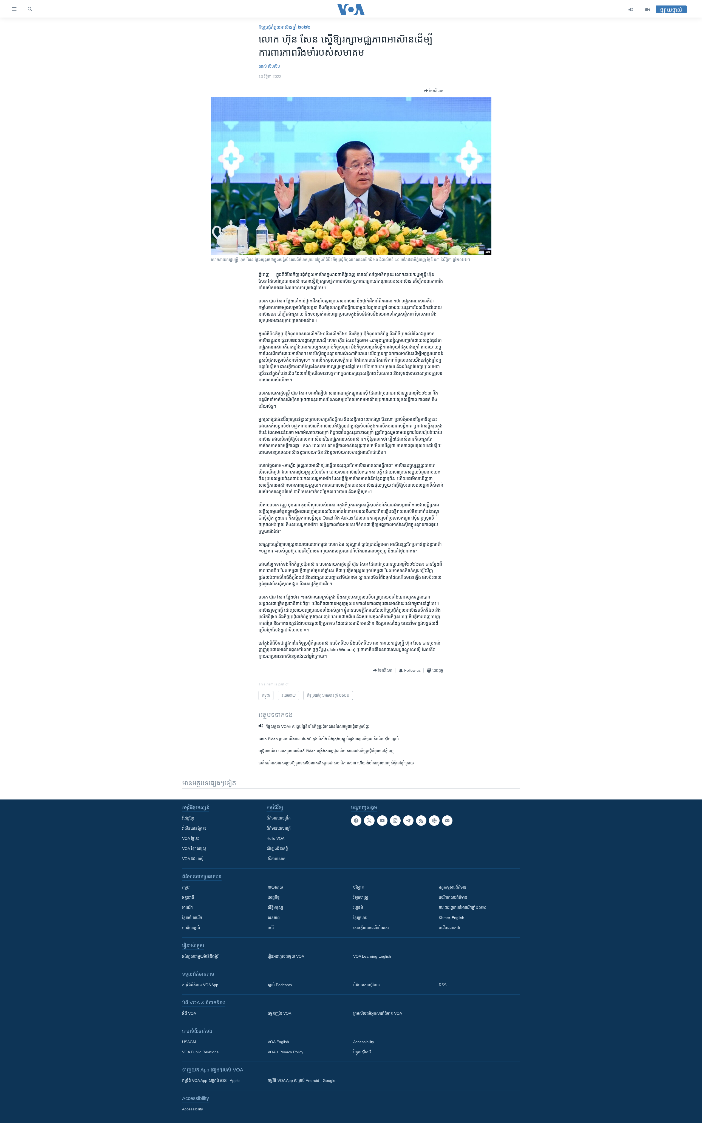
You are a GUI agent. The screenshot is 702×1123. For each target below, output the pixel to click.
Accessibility (363, 1042)
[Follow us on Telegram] (408, 820)
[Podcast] (434, 820)
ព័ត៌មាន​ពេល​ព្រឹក (279, 818)
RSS (442, 985)
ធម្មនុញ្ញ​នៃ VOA (279, 1013)
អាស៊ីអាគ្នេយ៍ (191, 928)
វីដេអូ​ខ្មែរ (188, 818)
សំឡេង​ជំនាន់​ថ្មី (277, 848)
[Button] (433, 90)
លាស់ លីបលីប (269, 66)
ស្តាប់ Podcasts (280, 985)
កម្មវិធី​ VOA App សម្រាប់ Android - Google (301, 1080)
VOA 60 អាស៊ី (192, 859)
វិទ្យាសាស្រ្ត (360, 897)
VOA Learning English (372, 956)
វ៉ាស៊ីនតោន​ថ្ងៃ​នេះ (194, 828)
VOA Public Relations (200, 1052)
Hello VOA (275, 838)
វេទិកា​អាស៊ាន (276, 859)
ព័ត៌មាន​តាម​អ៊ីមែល (366, 985)
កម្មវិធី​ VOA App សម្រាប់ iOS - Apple (211, 1080)
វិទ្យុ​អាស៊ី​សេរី (362, 1052)
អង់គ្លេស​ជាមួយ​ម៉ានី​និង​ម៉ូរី (200, 956)
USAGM (189, 1042)
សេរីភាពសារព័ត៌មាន (453, 897)
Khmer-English (451, 917)
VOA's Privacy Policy (285, 1052)
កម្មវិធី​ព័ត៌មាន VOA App (200, 985)
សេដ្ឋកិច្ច (274, 897)
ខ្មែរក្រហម (360, 917)
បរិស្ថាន (358, 887)
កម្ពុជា (186, 887)
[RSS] (421, 820)
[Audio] (630, 9)
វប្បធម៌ (358, 907)
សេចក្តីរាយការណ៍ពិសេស (371, 928)
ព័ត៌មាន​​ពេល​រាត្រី (279, 828)
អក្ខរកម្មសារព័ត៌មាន (452, 887)
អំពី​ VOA (189, 1013)
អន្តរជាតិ (188, 897)
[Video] (647, 9)
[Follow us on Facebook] (356, 820)
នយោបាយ (275, 887)
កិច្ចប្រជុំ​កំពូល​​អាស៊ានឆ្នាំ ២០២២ (284, 27)
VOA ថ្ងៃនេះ (190, 838)
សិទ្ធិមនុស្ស (275, 907)
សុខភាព (274, 917)
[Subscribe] (447, 820)
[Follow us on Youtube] (382, 820)
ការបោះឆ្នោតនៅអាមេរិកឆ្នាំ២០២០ (462, 907)
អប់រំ (271, 928)
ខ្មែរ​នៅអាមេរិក (192, 917)
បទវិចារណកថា (449, 928)
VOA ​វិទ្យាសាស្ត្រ (194, 848)
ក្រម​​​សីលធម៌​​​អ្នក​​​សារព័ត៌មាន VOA (377, 1013)
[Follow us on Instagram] (395, 820)
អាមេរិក (187, 907)
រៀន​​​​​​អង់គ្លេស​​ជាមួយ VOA (286, 956)
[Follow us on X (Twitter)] (369, 820)
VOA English (278, 1042)
